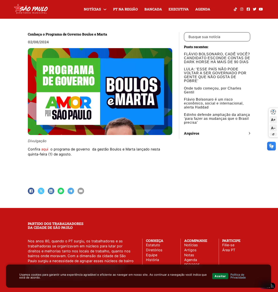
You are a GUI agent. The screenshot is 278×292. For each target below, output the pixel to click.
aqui (45, 149)
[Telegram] (71, 191)
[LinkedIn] (51, 191)
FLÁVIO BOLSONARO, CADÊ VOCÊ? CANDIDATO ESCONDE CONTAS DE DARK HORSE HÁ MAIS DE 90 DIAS (217, 58)
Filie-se (228, 245)
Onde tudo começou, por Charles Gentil (212, 90)
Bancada (153, 9)
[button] (217, 133)
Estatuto (153, 245)
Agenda (202, 9)
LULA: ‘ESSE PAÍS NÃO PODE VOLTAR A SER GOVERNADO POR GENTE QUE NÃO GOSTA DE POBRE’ (215, 75)
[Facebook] (31, 191)
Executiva (179, 9)
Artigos (190, 250)
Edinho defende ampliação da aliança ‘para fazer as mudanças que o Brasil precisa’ (217, 118)
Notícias (92, 9)
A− (273, 127)
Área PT (228, 250)
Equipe (151, 255)
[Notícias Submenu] (105, 9)
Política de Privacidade (238, 276)
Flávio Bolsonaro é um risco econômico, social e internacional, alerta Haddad (214, 103)
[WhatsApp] (61, 191)
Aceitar (220, 276)
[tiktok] (235, 9)
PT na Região (125, 9)
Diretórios (154, 250)
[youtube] (261, 9)
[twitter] (254, 9)
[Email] (81, 191)
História (152, 260)
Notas (189, 255)
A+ (273, 119)
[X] (41, 191)
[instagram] (242, 9)
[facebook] (248, 9)
